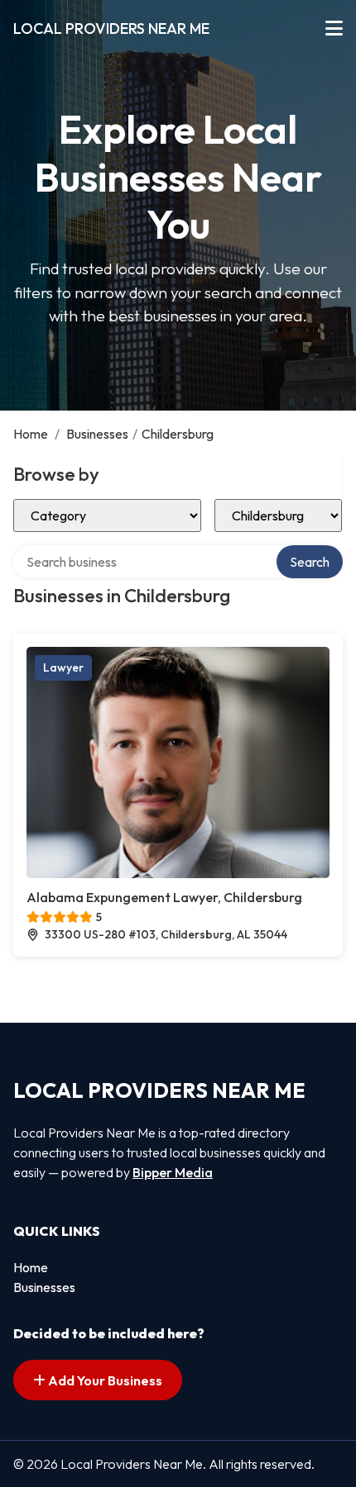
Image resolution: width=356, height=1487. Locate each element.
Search (310, 561)
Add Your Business (104, 1380)
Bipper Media (172, 1172)
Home (30, 433)
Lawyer (63, 667)
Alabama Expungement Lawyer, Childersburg (164, 897)
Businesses (97, 433)
